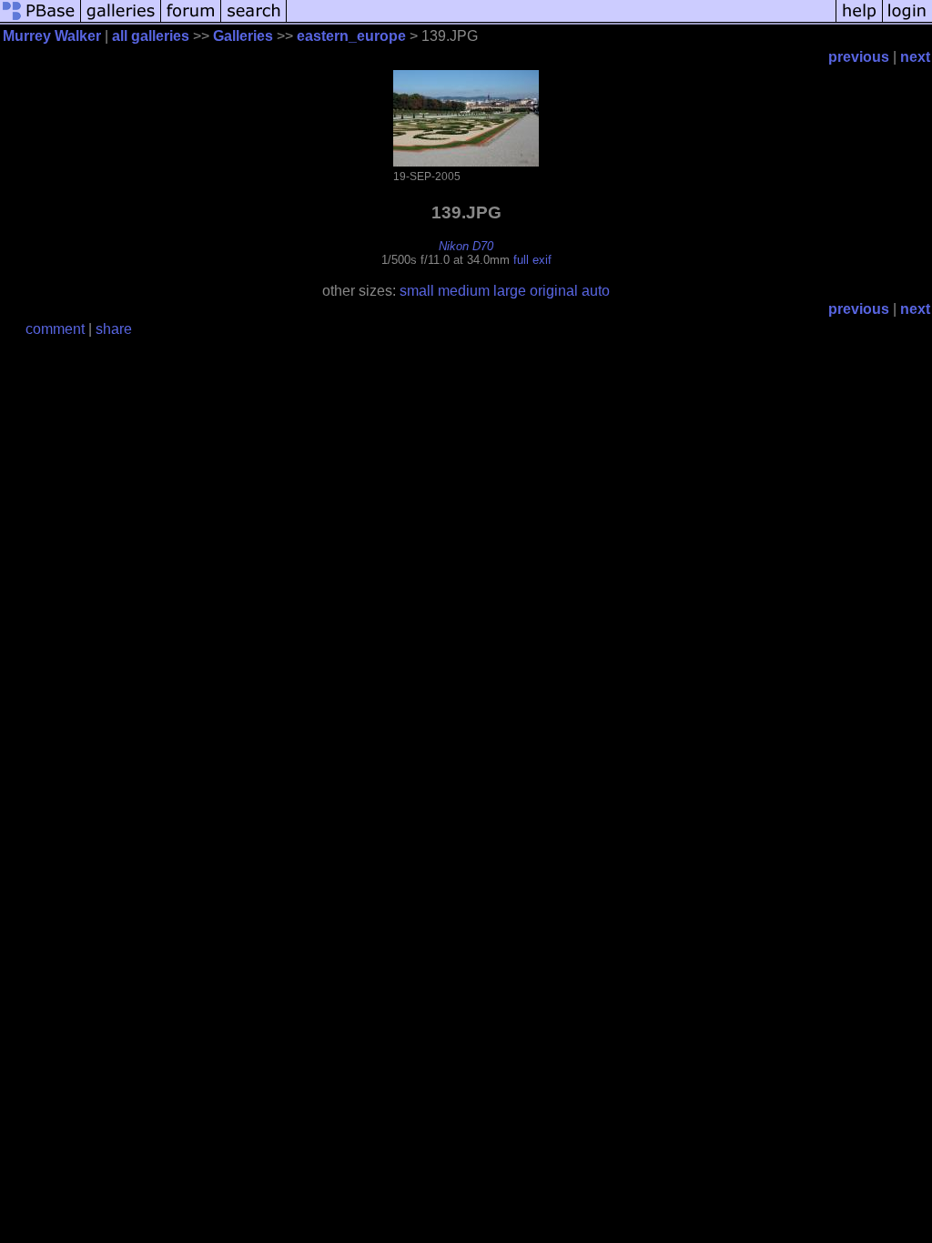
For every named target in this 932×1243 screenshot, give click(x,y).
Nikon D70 (466, 246)
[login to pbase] (907, 20)
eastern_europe (351, 36)
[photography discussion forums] (191, 20)
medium (464, 290)
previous (858, 57)
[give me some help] (859, 20)
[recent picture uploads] (121, 20)
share (114, 329)
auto (596, 290)
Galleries (243, 36)
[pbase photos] (40, 20)
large (509, 290)
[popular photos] (561, 20)
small (417, 290)
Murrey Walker (52, 36)
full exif (532, 260)
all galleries (150, 36)
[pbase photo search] (254, 20)
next (915, 57)
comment (55, 329)
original (554, 290)
